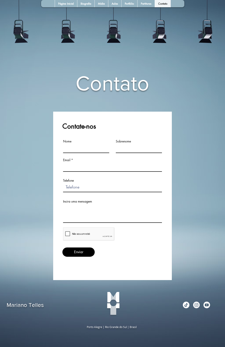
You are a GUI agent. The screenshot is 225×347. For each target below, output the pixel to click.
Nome (67, 141)
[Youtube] (206, 305)
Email (66, 160)
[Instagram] (196, 305)
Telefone (68, 180)
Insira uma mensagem (77, 201)
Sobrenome (123, 141)
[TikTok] (186, 305)
